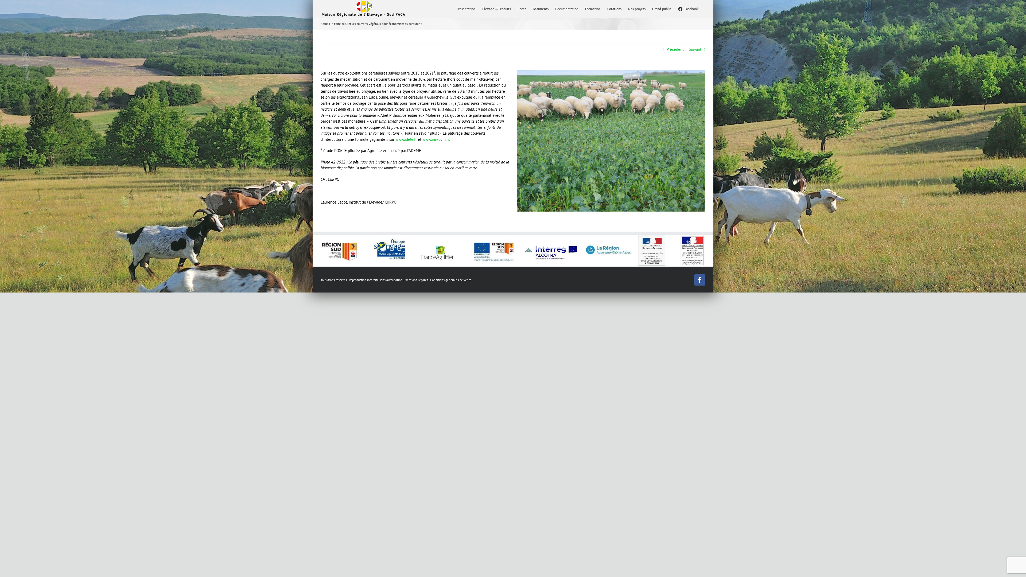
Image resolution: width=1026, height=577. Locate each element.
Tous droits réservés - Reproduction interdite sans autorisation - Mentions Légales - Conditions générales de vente (396, 280)
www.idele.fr (406, 139)
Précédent (675, 49)
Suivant (695, 49)
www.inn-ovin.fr (435, 139)
